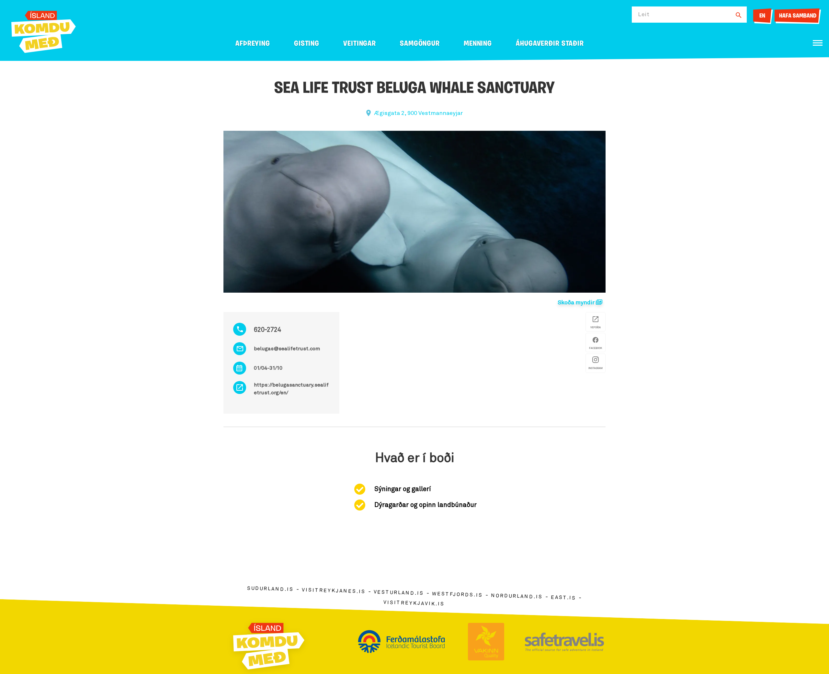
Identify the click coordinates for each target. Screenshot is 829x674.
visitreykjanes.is (334, 591)
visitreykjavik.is (414, 603)
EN (762, 16)
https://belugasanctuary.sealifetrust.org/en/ (291, 388)
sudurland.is (270, 589)
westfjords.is (457, 594)
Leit (644, 14)
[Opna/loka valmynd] (817, 43)
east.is (563, 598)
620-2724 (267, 330)
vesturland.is (398, 593)
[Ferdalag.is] (43, 30)
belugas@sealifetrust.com (287, 348)
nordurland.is (517, 596)
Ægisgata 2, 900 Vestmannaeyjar (418, 113)
